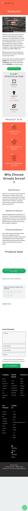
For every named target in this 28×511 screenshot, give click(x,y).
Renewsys (14, 388)
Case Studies (22, 385)
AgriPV (4, 433)
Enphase (13, 392)
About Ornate (4, 380)
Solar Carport (4, 427)
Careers (4, 386)
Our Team (5, 383)
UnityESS (4, 423)
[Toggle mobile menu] (25, 4)
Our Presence (4, 394)
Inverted (13, 395)
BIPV (3, 430)
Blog (21, 379)
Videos (22, 388)
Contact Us (4, 389)
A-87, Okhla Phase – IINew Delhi (14, 431)
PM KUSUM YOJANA (4, 419)
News (21, 381)
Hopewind (14, 385)
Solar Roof (10, 60)
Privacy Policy (14, 465)
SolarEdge (14, 390)
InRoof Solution (4, 413)
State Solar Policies (22, 393)
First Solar (12, 382)
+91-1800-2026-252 (14, 415)
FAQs (3, 397)
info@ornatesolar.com (15, 422)
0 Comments (18, 278)
